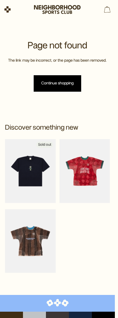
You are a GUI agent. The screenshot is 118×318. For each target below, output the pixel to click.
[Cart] (107, 9)
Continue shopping (57, 83)
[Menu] (7, 9)
